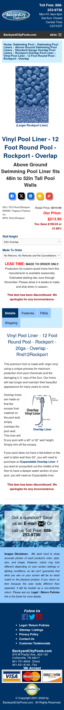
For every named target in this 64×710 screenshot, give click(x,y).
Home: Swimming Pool (19, 44)
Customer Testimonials (34, 643)
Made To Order (12, 250)
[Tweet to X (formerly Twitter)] (21, 196)
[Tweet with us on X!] (32, 619)
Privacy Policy (28, 634)
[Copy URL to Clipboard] (49, 196)
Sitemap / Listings (31, 630)
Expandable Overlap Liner (37, 462)
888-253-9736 (54, 7)
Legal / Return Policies (34, 625)
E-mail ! (35, 523)
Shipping (11, 322)
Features (28, 313)
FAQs (44, 313)
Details (10, 313)
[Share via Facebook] (12, 196)
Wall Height (10, 236)
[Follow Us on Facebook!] (25, 619)
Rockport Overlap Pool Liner (34, 53)
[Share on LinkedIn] (30, 196)
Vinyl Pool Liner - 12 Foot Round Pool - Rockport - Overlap (30, 57)
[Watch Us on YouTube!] (39, 619)
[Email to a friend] (39, 196)
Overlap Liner (42, 429)
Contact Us (26, 639)
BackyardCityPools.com (20, 35)
